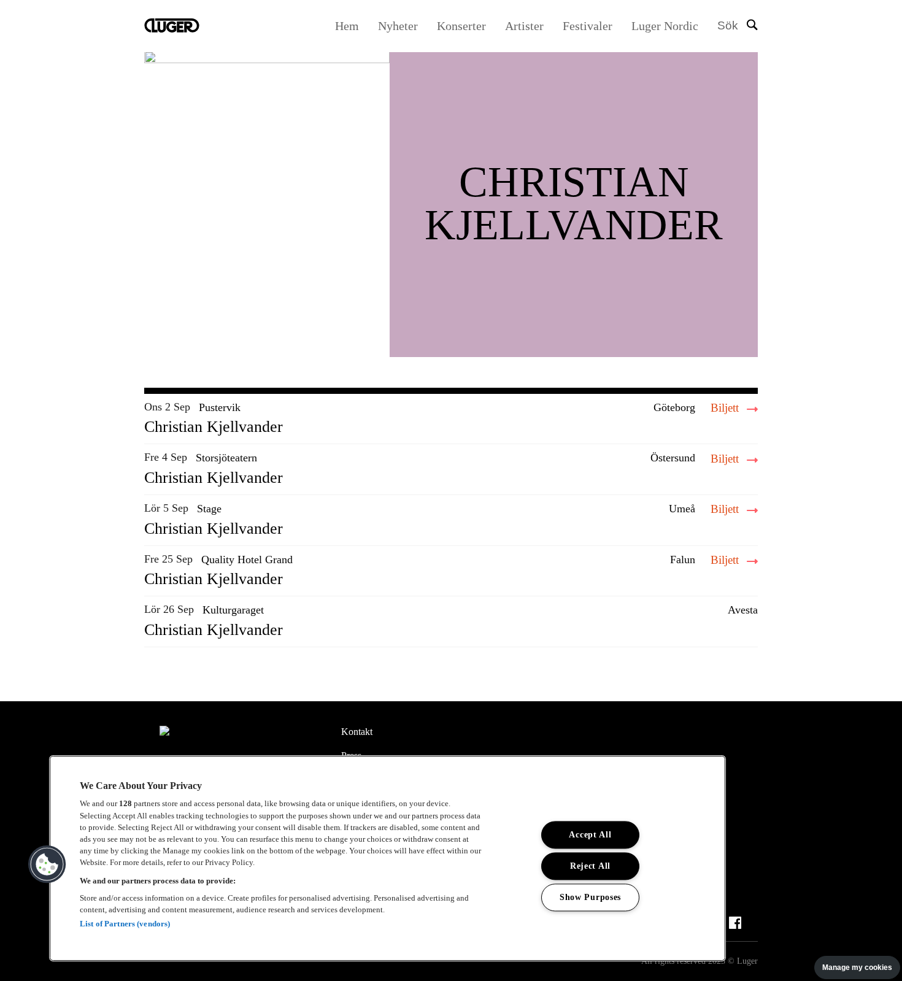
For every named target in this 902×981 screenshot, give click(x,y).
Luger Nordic (664, 26)
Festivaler (587, 26)
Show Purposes (590, 897)
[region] (387, 858)
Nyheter (398, 26)
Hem (347, 26)
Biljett (726, 407)
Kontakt (356, 731)
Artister (524, 26)
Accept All (590, 834)
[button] (47, 864)
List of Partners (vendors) (125, 923)
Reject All (590, 866)
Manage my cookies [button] (857, 967)
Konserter (461, 26)
